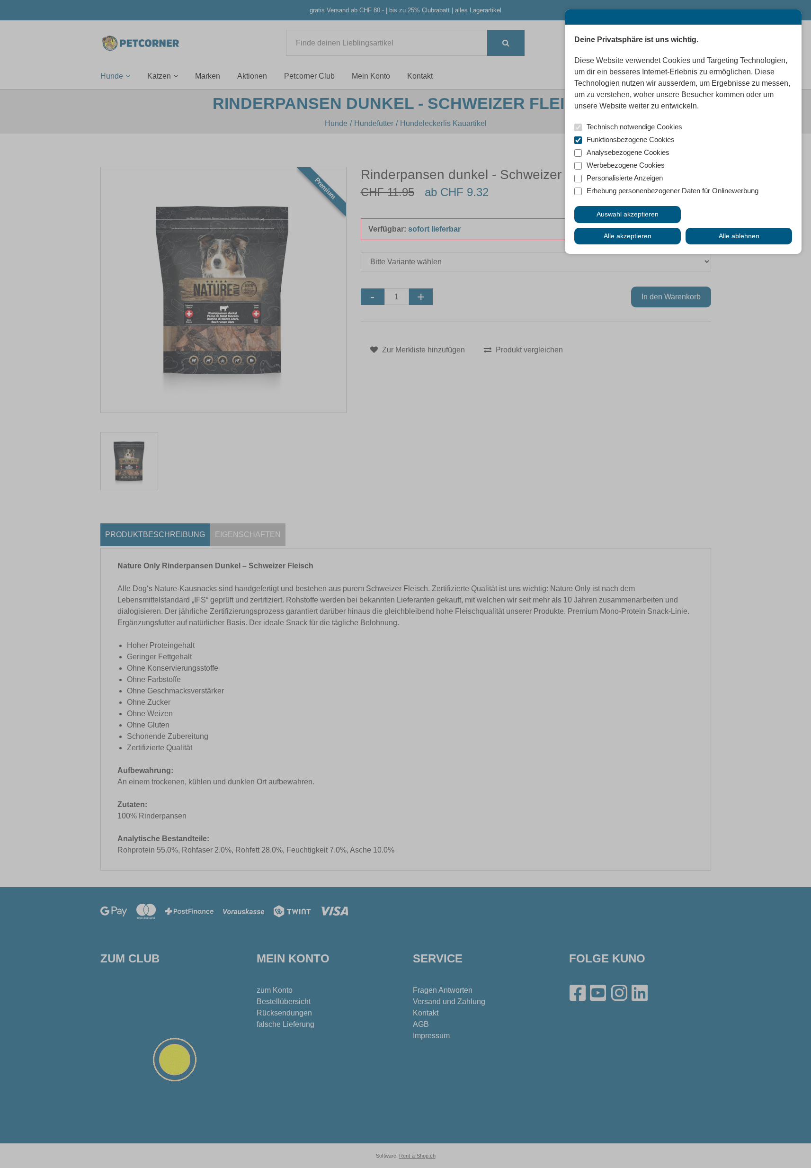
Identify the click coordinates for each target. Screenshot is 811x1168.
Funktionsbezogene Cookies (631, 139)
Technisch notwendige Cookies (634, 127)
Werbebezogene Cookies (626, 165)
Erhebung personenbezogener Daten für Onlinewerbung (672, 191)
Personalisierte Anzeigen (625, 178)
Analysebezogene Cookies (628, 152)
